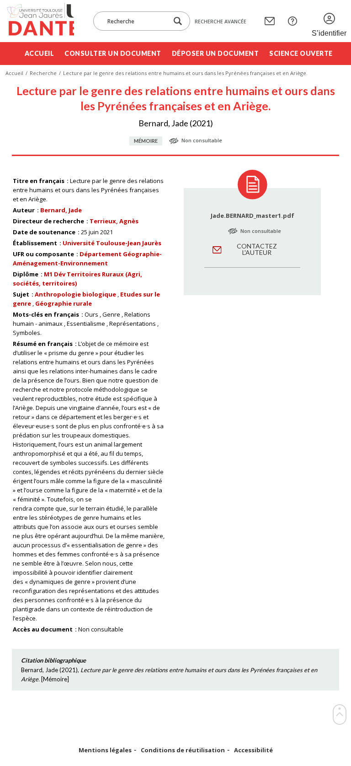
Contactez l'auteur (257, 249)
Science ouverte (301, 53)
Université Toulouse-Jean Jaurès (112, 243)
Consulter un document (112, 53)
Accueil (39, 53)
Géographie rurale (63, 303)
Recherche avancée (220, 21)
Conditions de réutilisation (183, 750)
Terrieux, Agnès (114, 221)
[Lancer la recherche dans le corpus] (177, 21)
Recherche (43, 73)
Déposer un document (215, 53)
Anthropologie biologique (75, 294)
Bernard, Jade (61, 210)
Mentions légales (105, 750)
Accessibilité (253, 750)
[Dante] (39, 21)
